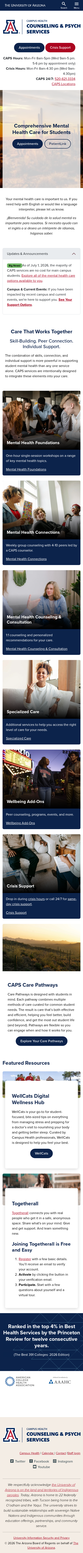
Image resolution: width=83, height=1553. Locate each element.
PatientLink (57, 144)
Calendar (48, 1453)
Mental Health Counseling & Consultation (36, 649)
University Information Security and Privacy (41, 1538)
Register (25, 1259)
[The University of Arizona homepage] (25, 5)
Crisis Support (60, 47)
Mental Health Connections (33, 532)
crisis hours (36, 899)
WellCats (41, 1153)
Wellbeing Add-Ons (25, 801)
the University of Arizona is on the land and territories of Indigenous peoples (41, 1490)
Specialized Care (23, 711)
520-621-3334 (65, 79)
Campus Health (30, 1453)
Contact (61, 1453)
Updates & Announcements (27, 254)
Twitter (20, 1461)
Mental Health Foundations (33, 442)
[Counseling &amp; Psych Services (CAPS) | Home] (41, 26)
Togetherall (20, 1213)
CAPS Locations (63, 84)
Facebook (41, 1461)
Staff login (73, 1453)
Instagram (65, 1461)
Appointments (29, 47)
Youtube (44, 1467)
